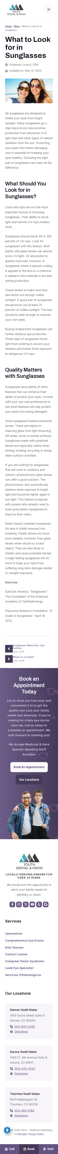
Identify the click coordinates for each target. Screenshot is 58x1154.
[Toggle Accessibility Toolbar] (7, 1130)
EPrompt (22, 1134)
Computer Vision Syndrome (24, 961)
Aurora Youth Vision (23, 1052)
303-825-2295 (24, 1026)
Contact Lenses (16, 954)
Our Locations (29, 779)
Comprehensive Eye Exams (24, 940)
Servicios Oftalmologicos (23, 975)
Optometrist (13, 933)
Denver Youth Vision (23, 1010)
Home (8, 26)
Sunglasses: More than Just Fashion (28, 646)
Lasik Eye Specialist (19, 968)
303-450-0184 (24, 1110)
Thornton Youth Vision (25, 1094)
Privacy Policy (36, 1134)
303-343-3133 (24, 1068)
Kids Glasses (14, 947)
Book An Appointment (29, 767)
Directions (21, 1031)
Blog (16, 26)
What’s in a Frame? (23, 657)
